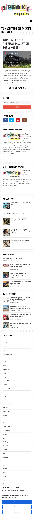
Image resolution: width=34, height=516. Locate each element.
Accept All (17, 502)
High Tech (5, 407)
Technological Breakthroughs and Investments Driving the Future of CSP (20, 307)
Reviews (5, 449)
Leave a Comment (12, 62)
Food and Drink (7, 381)
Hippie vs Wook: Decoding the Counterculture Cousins (18, 274)
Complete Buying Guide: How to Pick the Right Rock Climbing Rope (20, 299)
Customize (17, 507)
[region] (17, 500)
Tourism (5, 468)
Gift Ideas (5, 400)
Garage (5, 392)
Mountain (5, 423)
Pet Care (5, 434)
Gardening (5, 396)
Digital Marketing (7, 354)
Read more (5, 157)
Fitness (4, 377)
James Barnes (14, 54)
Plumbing (5, 442)
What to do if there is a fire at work (12, 258)
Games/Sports (6, 388)
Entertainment (6, 362)
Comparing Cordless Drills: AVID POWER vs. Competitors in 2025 (20, 316)
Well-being (5, 484)
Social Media (6, 461)
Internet (5, 415)
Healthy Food (6, 404)
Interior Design (21, 59)
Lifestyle (5, 419)
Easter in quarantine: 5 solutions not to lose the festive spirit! (20, 266)
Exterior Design (11, 59)
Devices (5, 346)
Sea (4, 453)
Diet (4, 350)
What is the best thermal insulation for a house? (16, 44)
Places (4, 438)
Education (5, 358)
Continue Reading (19, 88)
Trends (4, 472)
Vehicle (4, 476)
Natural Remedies (7, 426)
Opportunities (6, 430)
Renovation (6, 446)
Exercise (5, 365)
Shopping (5, 457)
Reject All (17, 512)
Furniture (5, 385)
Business (5, 339)
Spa (4, 465)
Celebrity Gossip (7, 343)
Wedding (5, 480)
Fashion (5, 373)
